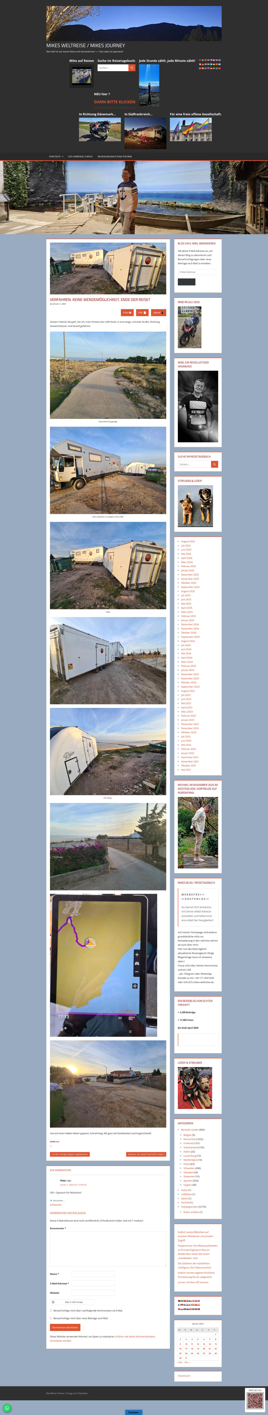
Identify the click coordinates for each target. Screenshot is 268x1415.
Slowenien (189, 1176)
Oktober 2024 (188, 632)
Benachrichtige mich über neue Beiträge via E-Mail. (80, 1318)
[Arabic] (202, 60)
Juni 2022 (186, 740)
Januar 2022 (187, 753)
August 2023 (188, 690)
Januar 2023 (187, 719)
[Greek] (205, 64)
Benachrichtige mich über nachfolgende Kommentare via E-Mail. (88, 1310)
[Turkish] (219, 68)
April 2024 (186, 657)
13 (204, 1344)
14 (210, 1344)
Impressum (184, 1375)
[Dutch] (216, 60)
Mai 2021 (186, 769)
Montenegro (190, 1159)
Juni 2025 (186, 599)
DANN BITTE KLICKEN (114, 101)
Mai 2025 (186, 603)
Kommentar (58, 1228)
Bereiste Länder (190, 1129)
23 (180, 1353)
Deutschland (190, 1139)
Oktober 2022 (188, 732)
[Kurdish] (214, 64)
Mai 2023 (186, 703)
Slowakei (188, 1172)
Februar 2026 (188, 566)
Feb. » (187, 1362)
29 (216, 1353)
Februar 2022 (188, 748)
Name (54, 1274)
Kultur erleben (191, 1212)
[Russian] (208, 68)
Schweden (189, 1168)
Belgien (188, 1135)
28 (210, 1353)
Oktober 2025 (188, 582)
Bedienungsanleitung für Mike (115, 156)
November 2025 (190, 578)
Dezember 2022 (190, 724)
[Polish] (202, 68)
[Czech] (211, 60)
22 (216, 1348)
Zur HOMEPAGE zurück (80, 156)
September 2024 (190, 636)
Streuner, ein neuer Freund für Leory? (145, 1155)
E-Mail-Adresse (59, 1283)
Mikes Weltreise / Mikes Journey (85, 45)
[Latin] (216, 64)
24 (186, 1353)
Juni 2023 (186, 699)
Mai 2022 (186, 744)
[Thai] (216, 68)
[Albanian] (200, 60)
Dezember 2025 (190, 574)
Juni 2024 (186, 649)
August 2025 (188, 591)
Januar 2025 (187, 620)
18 (192, 1348)
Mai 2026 (186, 553)
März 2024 (187, 661)
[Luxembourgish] (219, 64)
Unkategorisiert (189, 1206)
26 (198, 1353)
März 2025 (187, 612)
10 (186, 1344)
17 (186, 1348)
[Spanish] (211, 68)
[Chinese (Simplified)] (205, 60)
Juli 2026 (186, 545)
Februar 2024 (188, 665)
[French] (200, 64)
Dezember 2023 (190, 674)
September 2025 (190, 587)
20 (204, 1348)
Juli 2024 (186, 645)
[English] (219, 60)
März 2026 (187, 562)
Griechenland (191, 1147)
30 (180, 1358)
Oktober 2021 (188, 765)
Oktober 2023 (188, 682)
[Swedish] (214, 68)
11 (192, 1344)
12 (198, 1344)
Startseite (55, 156)
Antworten (56, 1204)
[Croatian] (208, 60)
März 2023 (187, 711)
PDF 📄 (142, 312)
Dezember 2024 (190, 624)
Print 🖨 (127, 312)
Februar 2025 (188, 616)
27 (204, 1353)
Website (54, 1292)
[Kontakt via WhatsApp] (7, 1408)
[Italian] (211, 64)
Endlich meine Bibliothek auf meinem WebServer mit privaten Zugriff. (195, 1236)
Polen (187, 1164)
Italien (187, 1151)
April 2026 (186, 558)
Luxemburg (190, 1155)
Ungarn (188, 1184)
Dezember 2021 (190, 757)
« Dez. (180, 1362)
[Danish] (214, 60)
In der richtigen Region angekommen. (70, 1155)
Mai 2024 (186, 653)
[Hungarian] (208, 64)
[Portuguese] (205, 68)
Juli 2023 (186, 695)
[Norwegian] (200, 68)
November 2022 (190, 728)
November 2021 (190, 761)
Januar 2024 (187, 670)
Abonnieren (186, 281)
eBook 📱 (158, 312)
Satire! (184, 1198)
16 (180, 1348)
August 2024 (188, 641)
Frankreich (189, 1143)
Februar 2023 (188, 715)
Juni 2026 (186, 549)
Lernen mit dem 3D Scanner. (193, 1282)
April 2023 (186, 707)
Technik (185, 1202)
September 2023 (190, 686)
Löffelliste (186, 1194)
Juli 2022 (186, 736)
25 (192, 1353)
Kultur (184, 1190)
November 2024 (190, 628)
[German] (202, 64)
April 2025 (186, 607)
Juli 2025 (186, 595)
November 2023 (190, 678)
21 (210, 1348)
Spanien (188, 1180)
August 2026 (188, 541)
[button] (78, 70)
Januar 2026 (187, 570)
